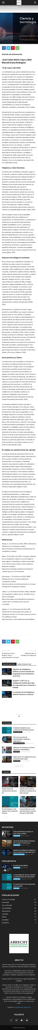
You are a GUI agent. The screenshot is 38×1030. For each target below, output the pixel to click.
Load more (18, 766)
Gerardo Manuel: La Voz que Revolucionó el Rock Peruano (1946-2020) (28, 811)
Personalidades (18, 732)
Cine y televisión (7, 786)
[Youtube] (27, 1020)
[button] (35, 2)
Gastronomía (23, 786)
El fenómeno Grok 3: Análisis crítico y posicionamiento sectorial (10, 655)
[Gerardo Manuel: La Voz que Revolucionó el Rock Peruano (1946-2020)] (28, 801)
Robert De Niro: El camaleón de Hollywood (28, 654)
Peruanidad (17, 761)
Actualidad (16, 751)
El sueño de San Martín (20, 865)
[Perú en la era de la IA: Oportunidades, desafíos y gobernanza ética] (7, 739)
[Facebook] (11, 1020)
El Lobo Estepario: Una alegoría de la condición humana (10, 811)
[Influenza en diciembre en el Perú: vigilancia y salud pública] (7, 750)
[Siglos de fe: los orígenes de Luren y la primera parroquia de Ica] (7, 759)
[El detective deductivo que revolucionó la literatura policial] (7, 730)
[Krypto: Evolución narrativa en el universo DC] (10, 781)
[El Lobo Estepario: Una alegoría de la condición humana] (10, 801)
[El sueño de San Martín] (7, 868)
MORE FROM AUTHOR (24, 664)
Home (2, 7)
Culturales (5, 806)
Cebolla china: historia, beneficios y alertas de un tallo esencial (28, 791)
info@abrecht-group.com (23, 1007)
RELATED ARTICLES (9, 664)
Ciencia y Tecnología (12, 7)
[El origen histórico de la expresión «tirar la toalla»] (7, 886)
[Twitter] (22, 1020)
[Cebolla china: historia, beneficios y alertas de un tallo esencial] (28, 781)
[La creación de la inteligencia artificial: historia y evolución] (7, 694)
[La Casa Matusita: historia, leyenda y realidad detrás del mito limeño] (7, 877)
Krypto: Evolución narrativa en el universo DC (9, 791)
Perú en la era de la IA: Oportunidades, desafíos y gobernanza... (21, 739)
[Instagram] (16, 1020)
